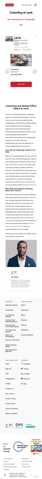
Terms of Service (11, 409)
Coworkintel (25, 464)
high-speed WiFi (11, 165)
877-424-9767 (26, 5)
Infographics (10, 379)
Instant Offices (7, 459)
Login (7, 364)
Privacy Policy (10, 399)
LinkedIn (26, 374)
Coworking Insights (8, 464)
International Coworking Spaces (12, 325)
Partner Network (27, 335)
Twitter (26, 369)
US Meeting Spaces (9, 316)
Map (21, 25)
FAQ (6, 374)
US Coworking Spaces (10, 330)
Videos (7, 384)
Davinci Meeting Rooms (10, 466)
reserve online (16, 226)
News (23, 315)
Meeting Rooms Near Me (11, 350)
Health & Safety (11, 414)
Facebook (26, 364)
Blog (25, 384)
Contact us (9, 389)
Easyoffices (25, 459)
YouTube (26, 379)
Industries (24, 310)
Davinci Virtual (26, 466)
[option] (21, 71)
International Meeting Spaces (11, 321)
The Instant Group (27, 461)
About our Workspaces (9, 335)
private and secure (29, 185)
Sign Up (8, 369)
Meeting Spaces (11, 305)
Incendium (6, 469)
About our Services (12, 340)
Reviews (24, 320)
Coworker (6, 461)
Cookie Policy (10, 404)
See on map (27, 50)
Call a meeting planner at (21, 19)
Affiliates (24, 330)
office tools (24, 165)
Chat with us (10, 394)
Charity (24, 325)
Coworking (9, 310)
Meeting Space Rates (10, 345)
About (23, 305)
